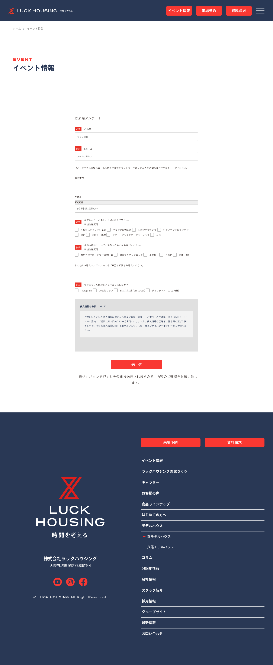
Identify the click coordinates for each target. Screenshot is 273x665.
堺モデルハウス (159, 536)
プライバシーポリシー (161, 325)
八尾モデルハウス (160, 547)
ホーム (17, 28)
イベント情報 (35, 28)
